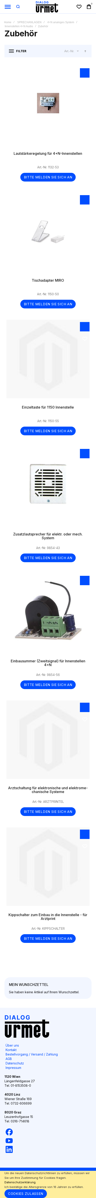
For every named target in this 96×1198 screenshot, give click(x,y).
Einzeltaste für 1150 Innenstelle (48, 361)
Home (7, 22)
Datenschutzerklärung (19, 1182)
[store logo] (47, 6)
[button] (85, 73)
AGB (9, 1059)
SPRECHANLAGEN (29, 22)
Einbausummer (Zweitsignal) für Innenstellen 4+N (48, 615)
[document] (48, 1184)
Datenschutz (15, 1063)
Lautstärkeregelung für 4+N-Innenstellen (48, 107)
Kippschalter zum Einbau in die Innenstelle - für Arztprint (48, 868)
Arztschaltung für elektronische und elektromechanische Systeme (48, 741)
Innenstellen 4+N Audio (19, 26)
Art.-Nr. (69, 51)
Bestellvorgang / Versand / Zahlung (32, 1054)
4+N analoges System (60, 22)
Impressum (13, 1068)
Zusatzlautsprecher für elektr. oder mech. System (48, 488)
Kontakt (11, 1050)
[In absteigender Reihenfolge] (85, 51)
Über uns (12, 1045)
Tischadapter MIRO (48, 234)
